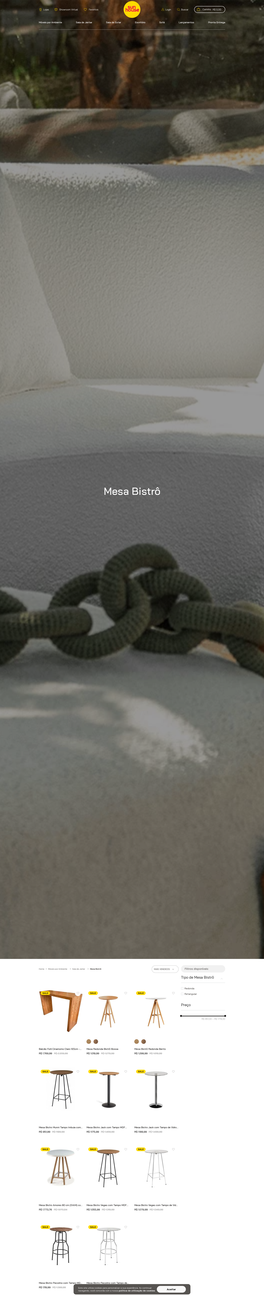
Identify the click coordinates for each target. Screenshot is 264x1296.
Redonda (189, 988)
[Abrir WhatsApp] (256, 1288)
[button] (182, 9)
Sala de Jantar (78, 969)
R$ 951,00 (207, 1019)
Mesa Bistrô (95, 969)
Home (41, 969)
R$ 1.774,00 (218, 1019)
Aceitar (171, 1289)
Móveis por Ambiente (57, 969)
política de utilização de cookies (137, 1290)
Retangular (191, 993)
